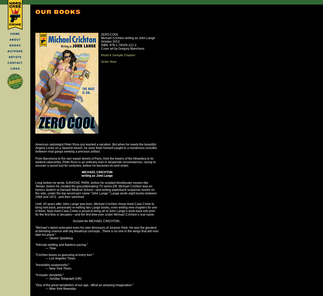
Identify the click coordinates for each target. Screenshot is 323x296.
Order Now (108, 62)
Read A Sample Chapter (118, 55)
